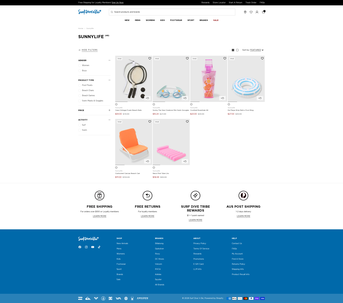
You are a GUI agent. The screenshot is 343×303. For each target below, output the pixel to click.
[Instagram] (86, 247)
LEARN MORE (99, 216)
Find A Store (237, 259)
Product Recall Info (240, 274)
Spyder (158, 280)
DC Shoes (159, 259)
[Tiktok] (99, 247)
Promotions (198, 259)
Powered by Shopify (213, 298)
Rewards (205, 3)
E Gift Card (198, 264)
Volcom (158, 264)
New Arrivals (122, 243)
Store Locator (219, 3)
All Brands (159, 285)
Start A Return (235, 3)
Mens (119, 249)
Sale (118, 280)
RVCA (158, 269)
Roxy (157, 254)
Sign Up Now (118, 3)
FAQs (262, 3)
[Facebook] (79, 247)
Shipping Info (238, 269)
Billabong (159, 243)
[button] (257, 12)
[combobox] (172, 12)
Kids (119, 259)
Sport (119, 269)
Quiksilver (159, 249)
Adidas (158, 274)
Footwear (121, 264)
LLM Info (197, 269)
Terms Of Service (201, 249)
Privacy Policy (199, 243)
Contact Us (237, 243)
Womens (121, 254)
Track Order (250, 3)
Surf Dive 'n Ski (197, 298)
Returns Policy (238, 264)
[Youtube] (92, 247)
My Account (237, 254)
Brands (120, 274)
